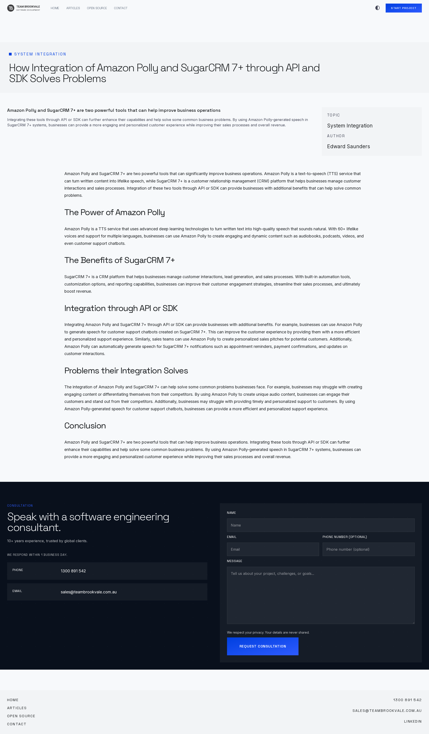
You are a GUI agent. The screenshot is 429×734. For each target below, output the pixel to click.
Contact (121, 8)
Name (231, 513)
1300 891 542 (73, 571)
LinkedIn (413, 721)
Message (234, 561)
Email (232, 537)
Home (55, 8)
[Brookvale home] (23, 8)
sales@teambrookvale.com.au (89, 592)
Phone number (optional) (345, 537)
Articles (73, 8)
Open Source (97, 8)
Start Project (403, 8)
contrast (377, 8)
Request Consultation (263, 646)
